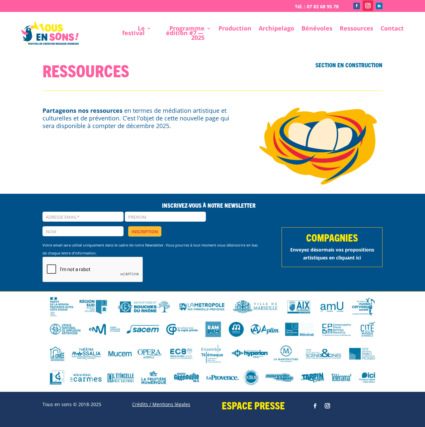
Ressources (356, 29)
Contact (392, 29)
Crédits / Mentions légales (161, 404)
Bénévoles (316, 29)
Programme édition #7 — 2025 (185, 33)
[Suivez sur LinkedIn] (379, 6)
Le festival (133, 31)
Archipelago (276, 29)
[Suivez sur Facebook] (356, 6)
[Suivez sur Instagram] (368, 5)
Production (234, 29)
